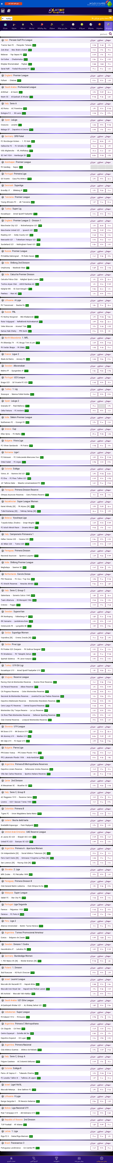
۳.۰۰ (101, 59)
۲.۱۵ (94, 897)
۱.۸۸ (109, 68)
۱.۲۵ (109, 434)
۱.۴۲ (94, 190)
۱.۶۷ (94, 178)
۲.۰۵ (94, 235)
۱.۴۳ (94, 506)
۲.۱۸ (94, 50)
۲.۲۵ (94, 45)
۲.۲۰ (94, 214)
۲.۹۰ (109, 45)
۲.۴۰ (109, 406)
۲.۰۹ (94, 769)
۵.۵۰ (101, 141)
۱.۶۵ (94, 230)
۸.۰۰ (94, 141)
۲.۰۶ (94, 567)
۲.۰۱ (94, 394)
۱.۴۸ (94, 92)
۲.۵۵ (94, 64)
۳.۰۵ (101, 45)
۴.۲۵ (109, 125)
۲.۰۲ (94, 256)
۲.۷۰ (109, 862)
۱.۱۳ (94, 202)
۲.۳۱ (109, 244)
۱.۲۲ (94, 225)
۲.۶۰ (94, 785)
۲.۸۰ (109, 235)
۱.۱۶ (109, 150)
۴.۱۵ (101, 97)
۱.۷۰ (94, 993)
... (94, 167)
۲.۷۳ (109, 544)
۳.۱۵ (101, 256)
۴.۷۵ (94, 97)
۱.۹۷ (94, 886)
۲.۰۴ (94, 1028)
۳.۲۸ (101, 522)
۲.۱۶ (94, 797)
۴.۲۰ (101, 511)
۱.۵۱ (94, 654)
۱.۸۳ (109, 80)
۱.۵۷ (109, 97)
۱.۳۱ (109, 141)
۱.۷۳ (94, 342)
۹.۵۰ (109, 317)
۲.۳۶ (94, 841)
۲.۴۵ (109, 370)
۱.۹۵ (109, 757)
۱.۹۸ (109, 701)
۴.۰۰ (94, 68)
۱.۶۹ (94, 108)
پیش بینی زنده (79, 1161)
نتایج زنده (56, 1161)
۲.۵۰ (94, 59)
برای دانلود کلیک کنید (13, 3)
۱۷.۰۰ (109, 202)
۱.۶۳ (94, 321)
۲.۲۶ (109, 989)
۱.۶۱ (94, 279)
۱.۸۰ (94, 293)
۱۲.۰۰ (94, 150)
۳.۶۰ (101, 244)
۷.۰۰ (101, 150)
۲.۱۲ (109, 239)
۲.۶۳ (109, 59)
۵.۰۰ (109, 92)
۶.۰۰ (109, 190)
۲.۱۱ (94, 494)
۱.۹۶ (94, 670)
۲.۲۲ (94, 605)
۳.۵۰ (101, 321)
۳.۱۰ (109, 50)
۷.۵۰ (94, 289)
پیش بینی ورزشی (102, 1161)
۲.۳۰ (109, 600)
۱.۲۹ (109, 146)
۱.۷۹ (109, 972)
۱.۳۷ (94, 473)
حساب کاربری (11, 1161)
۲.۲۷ (94, 544)
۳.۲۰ (109, 129)
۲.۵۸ (94, 1033)
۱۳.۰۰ (94, 434)
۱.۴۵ (109, 155)
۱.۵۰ (94, 305)
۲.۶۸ (94, 239)
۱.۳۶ (109, 736)
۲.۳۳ (109, 326)
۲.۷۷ (101, 462)
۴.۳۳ (101, 92)
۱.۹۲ (109, 331)
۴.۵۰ (101, 190)
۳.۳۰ (101, 293)
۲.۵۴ (94, 267)
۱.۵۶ (109, 583)
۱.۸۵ (94, 125)
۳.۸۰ (94, 80)
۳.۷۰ (101, 80)
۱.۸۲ (94, 483)
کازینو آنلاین (34, 1161)
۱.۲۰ (109, 289)
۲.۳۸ (94, 129)
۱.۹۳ (94, 626)
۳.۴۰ (109, 113)
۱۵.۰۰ (109, 731)
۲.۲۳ (94, 54)
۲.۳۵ (94, 462)
